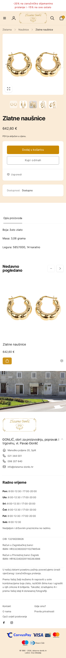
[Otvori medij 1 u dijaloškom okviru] (33, 64)
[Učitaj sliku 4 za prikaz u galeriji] (43, 104)
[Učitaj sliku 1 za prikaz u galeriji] (13, 104)
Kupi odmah (33, 160)
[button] (4, 18)
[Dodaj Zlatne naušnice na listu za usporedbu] (61, 361)
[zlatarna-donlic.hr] (19, 430)
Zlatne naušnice (14, 344)
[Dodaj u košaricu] (7, 361)
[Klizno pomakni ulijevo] (6, 64)
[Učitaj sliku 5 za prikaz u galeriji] (52, 104)
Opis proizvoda (12, 218)
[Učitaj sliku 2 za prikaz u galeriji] (23, 104)
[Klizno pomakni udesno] (59, 64)
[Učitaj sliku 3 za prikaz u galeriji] (33, 104)
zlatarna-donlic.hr (39, 651)
